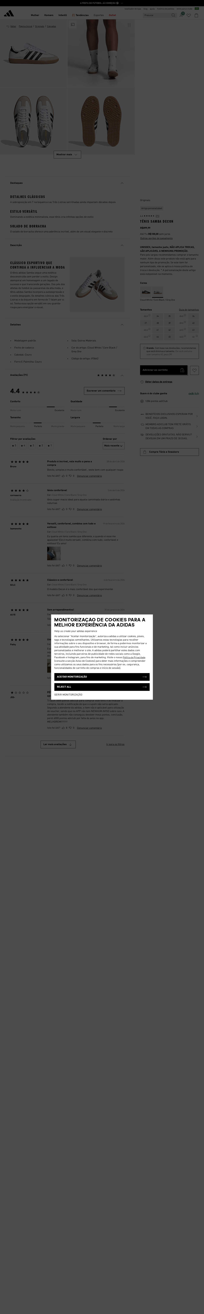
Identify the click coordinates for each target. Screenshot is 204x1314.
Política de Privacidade (134, 657)
